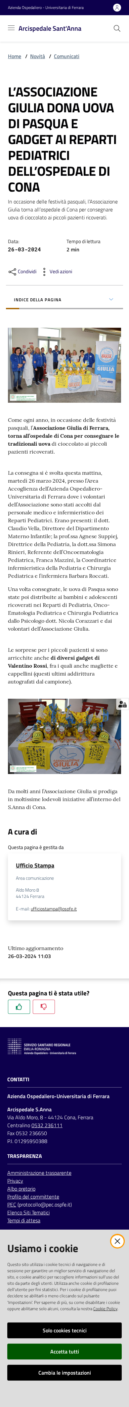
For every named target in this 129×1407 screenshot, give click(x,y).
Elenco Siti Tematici (28, 1212)
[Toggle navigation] (11, 28)
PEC (11, 1204)
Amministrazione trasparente (39, 1173)
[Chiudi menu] (105, 13)
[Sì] (19, 1007)
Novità (37, 56)
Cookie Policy (105, 1308)
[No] (44, 1007)
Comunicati (66, 56)
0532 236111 (47, 1125)
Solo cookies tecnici (65, 1330)
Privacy (15, 1181)
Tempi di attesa (23, 1220)
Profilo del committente (33, 1197)
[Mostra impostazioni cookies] (122, 704)
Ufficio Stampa (35, 865)
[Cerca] (117, 28)
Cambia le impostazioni (64, 1373)
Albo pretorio (21, 1189)
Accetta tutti (64, 1351)
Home (14, 56)
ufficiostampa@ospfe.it (54, 908)
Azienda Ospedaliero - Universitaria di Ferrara (46, 8)
